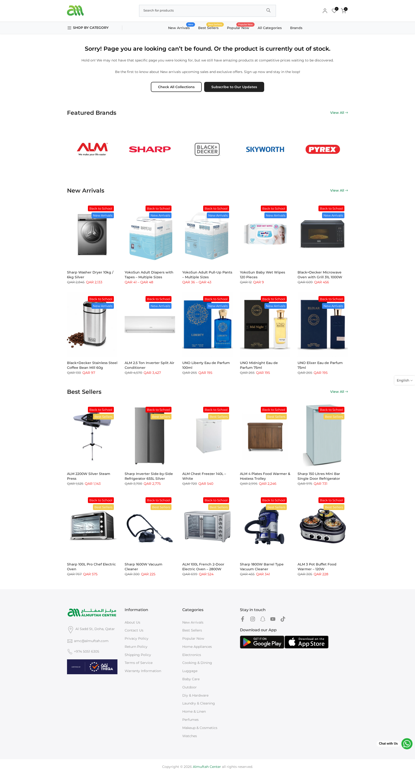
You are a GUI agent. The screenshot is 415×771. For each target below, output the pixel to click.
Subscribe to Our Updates (234, 87)
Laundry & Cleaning (198, 703)
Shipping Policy (138, 655)
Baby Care (191, 679)
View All (337, 112)
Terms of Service (139, 663)
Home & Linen (194, 711)
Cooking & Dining (197, 663)
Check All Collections (176, 87)
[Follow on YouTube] (272, 619)
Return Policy (136, 646)
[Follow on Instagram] (252, 619)
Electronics (191, 655)
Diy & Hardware (195, 695)
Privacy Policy (136, 638)
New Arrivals (180, 27)
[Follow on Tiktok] (283, 619)
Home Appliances (197, 646)
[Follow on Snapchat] (262, 619)
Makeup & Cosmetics (199, 728)
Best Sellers (210, 27)
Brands (296, 28)
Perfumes (190, 719)
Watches (189, 736)
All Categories (270, 28)
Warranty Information (143, 671)
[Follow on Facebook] (242, 619)
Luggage (189, 671)
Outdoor (189, 687)
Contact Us (134, 630)
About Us (132, 622)
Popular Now (240, 27)
